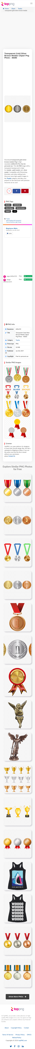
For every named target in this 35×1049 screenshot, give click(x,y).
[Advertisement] (17, 31)
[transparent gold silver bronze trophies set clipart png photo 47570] (17, 779)
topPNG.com (23, 1040)
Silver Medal (9, 208)
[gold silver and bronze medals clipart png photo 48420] (17, 585)
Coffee (10, 233)
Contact (26, 1028)
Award (8, 211)
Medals (8, 205)
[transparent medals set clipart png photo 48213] (17, 973)
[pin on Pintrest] (28, 476)
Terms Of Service (7, 1034)
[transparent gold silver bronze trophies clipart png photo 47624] (17, 811)
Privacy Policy (20, 1034)
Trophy (20, 8)
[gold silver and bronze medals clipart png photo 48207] (17, 552)
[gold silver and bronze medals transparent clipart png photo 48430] (17, 520)
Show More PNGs (16, 997)
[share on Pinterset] (25, 191)
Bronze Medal (21, 208)
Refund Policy (16, 1037)
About (7, 1028)
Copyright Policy (16, 1028)
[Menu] (31, 3)
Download (29, 276)
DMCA (29, 1034)
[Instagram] (19, 1046)
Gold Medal (17, 205)
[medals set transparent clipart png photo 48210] (17, 940)
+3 (15, 211)
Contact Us (11, 456)
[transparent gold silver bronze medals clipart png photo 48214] (17, 487)
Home (7, 8)
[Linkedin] (23, 1046)
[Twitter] (11, 1046)
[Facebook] (16, 191)
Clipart (13, 8)
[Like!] (9, 191)
